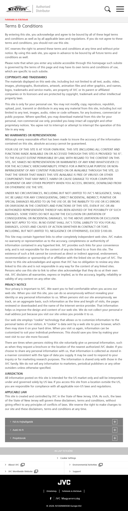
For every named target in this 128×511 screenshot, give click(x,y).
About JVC (13, 464)
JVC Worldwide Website (20, 471)
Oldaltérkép (51, 491)
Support (77, 471)
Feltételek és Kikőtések (16, 19)
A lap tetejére (64, 450)
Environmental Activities (85, 464)
